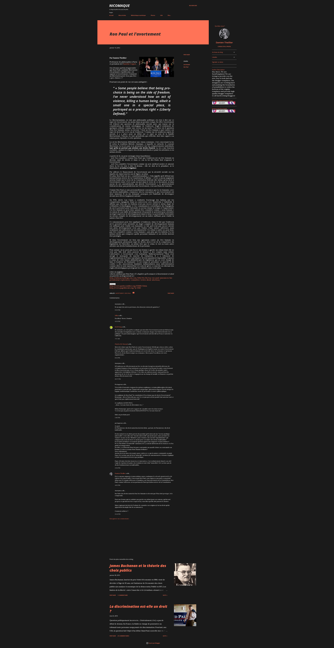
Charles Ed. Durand (121, 344)
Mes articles (122, 15)
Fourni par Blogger (154, 643)
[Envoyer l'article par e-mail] (133, 293)
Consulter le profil (224, 46)
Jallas (116, 315)
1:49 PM (117, 417)
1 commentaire (123, 595)
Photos (153, 15)
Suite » (165, 595)
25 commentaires (123, 636)
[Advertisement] (139, 536)
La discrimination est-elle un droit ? (138, 608)
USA (161, 15)
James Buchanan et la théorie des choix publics (138, 568)
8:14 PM (117, 358)
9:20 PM (117, 310)
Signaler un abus (217, 62)
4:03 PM (117, 485)
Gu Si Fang (118, 327)
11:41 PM (117, 514)
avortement (187, 64)
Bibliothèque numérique (138, 15)
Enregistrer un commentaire (119, 519)
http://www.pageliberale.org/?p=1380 (125, 288)
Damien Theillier (120, 473)
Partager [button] (187, 54)
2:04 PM (117, 468)
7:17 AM (117, 339)
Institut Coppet (129, 64)
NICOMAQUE (119, 5)
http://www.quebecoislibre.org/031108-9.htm (128, 286)
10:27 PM (118, 379)
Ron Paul (186, 67)
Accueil (111, 15)
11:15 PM (117, 321)
